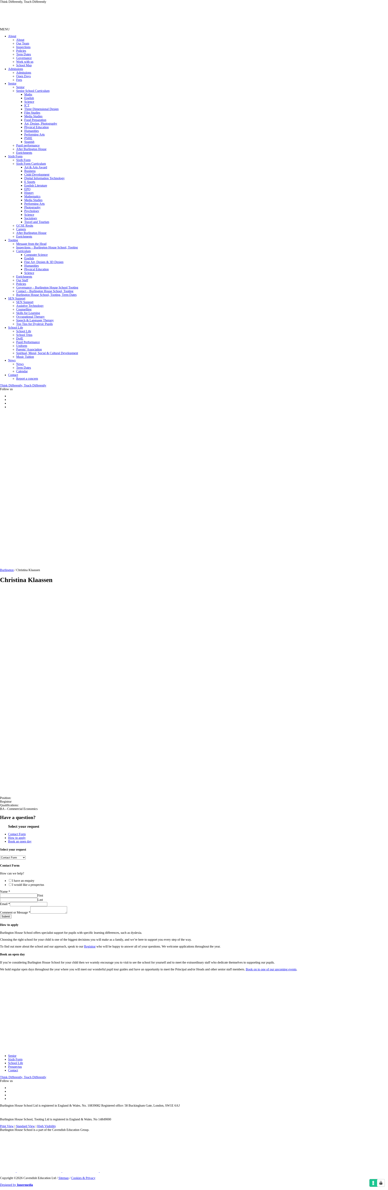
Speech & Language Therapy (35, 320)
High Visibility (46, 1126)
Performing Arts (34, 134)
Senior (12, 83)
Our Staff (22, 280)
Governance (24, 58)
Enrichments (24, 152)
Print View (7, 1126)
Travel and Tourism (36, 222)
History (29, 192)
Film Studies (32, 112)
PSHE (28, 138)
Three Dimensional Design (41, 109)
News (12, 360)
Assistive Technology (30, 305)
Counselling (24, 309)
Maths (28, 94)
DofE (19, 338)
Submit (6, 916)
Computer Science (36, 254)
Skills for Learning (28, 313)
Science (29, 101)
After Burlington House (31, 149)
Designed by (16, 1185)
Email (5, 904)
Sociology (30, 218)
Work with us (24, 61)
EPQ (27, 189)
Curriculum (23, 251)
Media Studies (33, 116)
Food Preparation (35, 120)
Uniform (21, 345)
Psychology (31, 211)
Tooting (13, 240)
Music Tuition (25, 356)
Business (30, 171)
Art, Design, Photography (40, 123)
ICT (27, 105)
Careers (21, 229)
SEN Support (16, 298)
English (29, 98)
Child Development (36, 174)
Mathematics (32, 196)
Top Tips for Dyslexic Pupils (34, 324)
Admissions (15, 69)
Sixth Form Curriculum (31, 163)
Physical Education (36, 127)
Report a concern (27, 378)
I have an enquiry (23, 880)
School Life (15, 327)
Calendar (22, 371)
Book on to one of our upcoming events (271, 969)
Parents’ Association (29, 349)
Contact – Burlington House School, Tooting (44, 291)
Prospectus (15, 1066)
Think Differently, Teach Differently (23, 385)
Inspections (23, 47)
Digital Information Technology (44, 178)
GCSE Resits (24, 225)
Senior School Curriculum (33, 90)
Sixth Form (15, 156)
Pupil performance (28, 145)
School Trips (24, 335)
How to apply (17, 837)
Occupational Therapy (30, 316)
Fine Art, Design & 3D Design (43, 262)
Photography (32, 207)
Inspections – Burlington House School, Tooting (47, 247)
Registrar (90, 946)
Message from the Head (31, 243)
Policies (21, 50)
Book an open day (20, 841)
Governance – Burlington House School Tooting (47, 287)
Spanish (29, 141)
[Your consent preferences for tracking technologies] (381, 1183)
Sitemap (63, 1178)
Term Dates (23, 54)
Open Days (23, 76)
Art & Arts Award (35, 167)
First (40, 895)
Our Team (22, 43)
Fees (19, 80)
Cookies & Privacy (83, 1178)
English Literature (35, 185)
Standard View (25, 1126)
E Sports (29, 182)
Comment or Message (15, 912)
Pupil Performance (28, 342)
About (12, 36)
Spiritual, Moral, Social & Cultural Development (47, 353)
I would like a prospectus (28, 884)
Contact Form (17, 834)
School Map (24, 65)
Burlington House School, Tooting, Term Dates (46, 294)
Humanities (31, 131)
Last (40, 899)
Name (5, 891)
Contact (13, 375)
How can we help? (12, 873)
